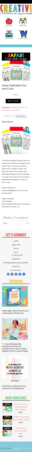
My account (17, 255)
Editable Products (17, 107)
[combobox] (16, 222)
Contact (16, 266)
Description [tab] (9, 116)
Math (18, 110)
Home (16, 241)
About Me (16, 245)
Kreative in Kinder (16, 10)
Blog (16, 248)
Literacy (12, 110)
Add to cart (13, 101)
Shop (16, 252)
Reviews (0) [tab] (20, 116)
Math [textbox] (15, 223)
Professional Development (16, 263)
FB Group (16, 259)
